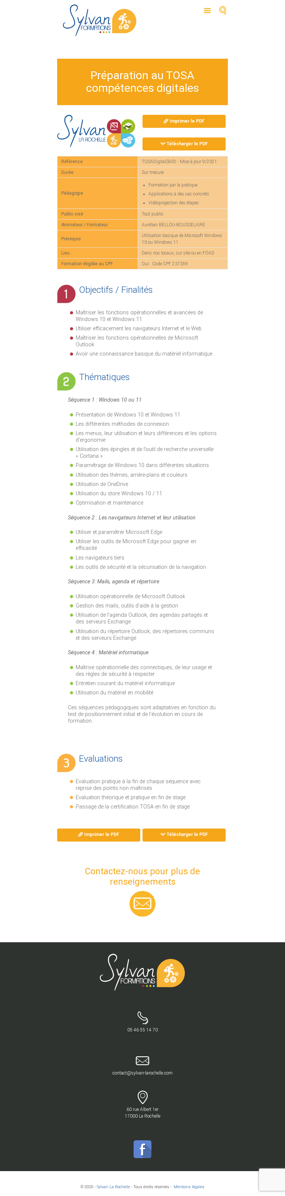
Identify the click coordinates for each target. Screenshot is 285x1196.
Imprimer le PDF (187, 121)
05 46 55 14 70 (142, 1030)
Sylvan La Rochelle (113, 1186)
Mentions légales (189, 1186)
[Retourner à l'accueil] (142, 957)
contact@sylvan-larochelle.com (142, 1073)
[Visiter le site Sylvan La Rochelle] (96, 131)
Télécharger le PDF (187, 143)
